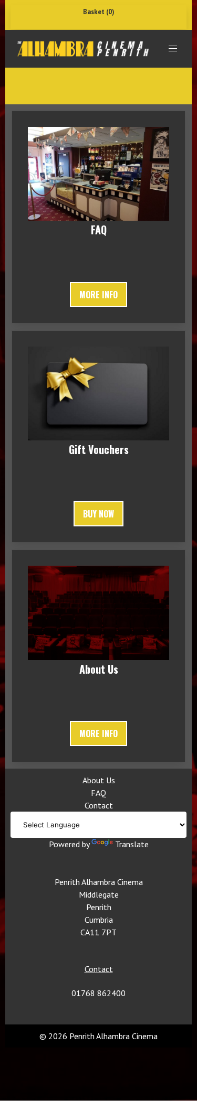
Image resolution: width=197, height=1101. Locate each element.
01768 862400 (98, 993)
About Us (98, 780)
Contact (99, 805)
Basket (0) (99, 11)
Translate (132, 844)
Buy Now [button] (98, 514)
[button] (172, 48)
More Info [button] (98, 294)
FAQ (98, 792)
